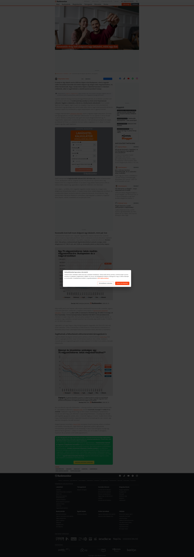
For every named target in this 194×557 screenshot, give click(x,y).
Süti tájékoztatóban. (103, 278)
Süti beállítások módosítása (105, 283)
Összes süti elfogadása (122, 283)
